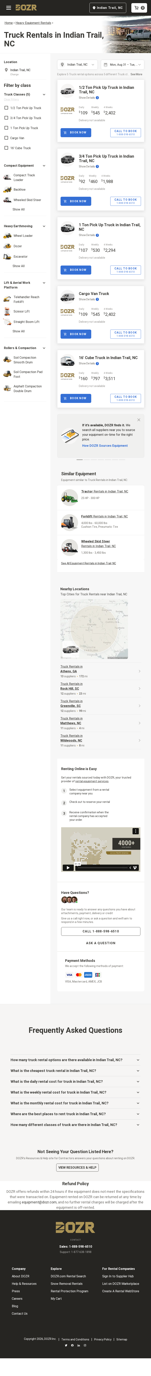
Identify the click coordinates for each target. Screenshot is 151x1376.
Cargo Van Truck (94, 293)
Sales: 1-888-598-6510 (75, 1246)
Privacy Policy (102, 1339)
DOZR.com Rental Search (68, 1276)
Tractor (104, 491)
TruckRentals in (71, 669)
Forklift (104, 516)
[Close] (138, 419)
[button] (25, 96)
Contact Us (20, 1313)
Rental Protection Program (69, 1291)
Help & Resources (24, 1284)
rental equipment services (92, 781)
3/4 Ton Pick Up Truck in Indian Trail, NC (106, 158)
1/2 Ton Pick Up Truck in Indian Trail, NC (106, 89)
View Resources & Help (77, 1167)
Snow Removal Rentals (67, 1284)
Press (16, 1291)
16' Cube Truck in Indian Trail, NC (108, 357)
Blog (15, 1306)
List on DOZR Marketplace (120, 1284)
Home (9, 23)
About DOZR (20, 1276)
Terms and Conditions (75, 1339)
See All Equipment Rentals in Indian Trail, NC (88, 563)
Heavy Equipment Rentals (33, 23)
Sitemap (121, 1339)
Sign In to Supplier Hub (118, 1276)
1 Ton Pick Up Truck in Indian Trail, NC (110, 227)
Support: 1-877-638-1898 (75, 1252)
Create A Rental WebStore (120, 1291)
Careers (17, 1299)
